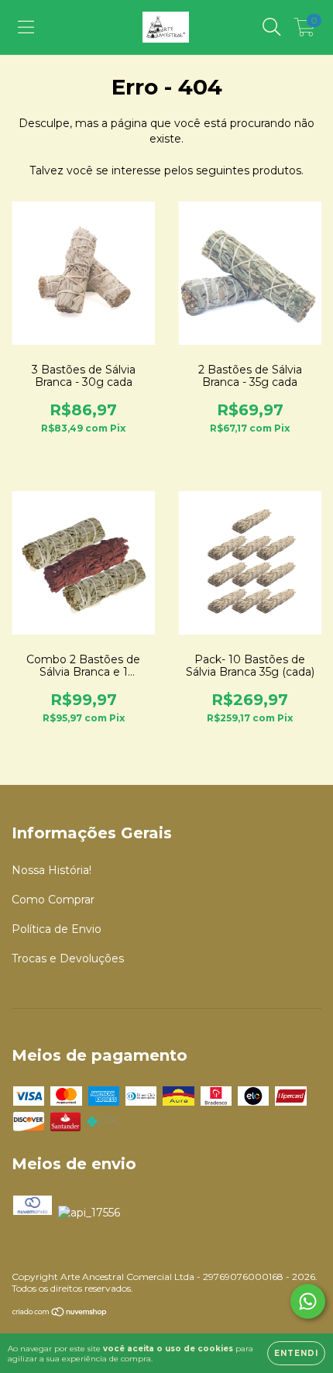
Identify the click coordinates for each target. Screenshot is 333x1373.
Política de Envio (56, 929)
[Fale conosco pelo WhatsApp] (307, 1301)
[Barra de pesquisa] (271, 27)
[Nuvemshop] (60, 1314)
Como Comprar (53, 900)
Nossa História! (51, 870)
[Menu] (26, 27)
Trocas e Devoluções (68, 958)
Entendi (296, 1353)
